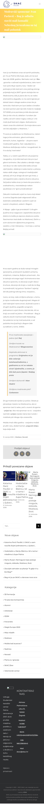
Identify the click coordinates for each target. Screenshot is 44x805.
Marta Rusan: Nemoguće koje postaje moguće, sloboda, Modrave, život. (34, 500)
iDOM (6, 616)
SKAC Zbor (8, 665)
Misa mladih (9, 633)
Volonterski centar (12, 671)
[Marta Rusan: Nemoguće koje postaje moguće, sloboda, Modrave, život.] (35, 472)
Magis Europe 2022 (12, 627)
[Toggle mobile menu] (40, 4)
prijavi (13, 414)
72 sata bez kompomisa (14, 600)
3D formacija (9, 594)
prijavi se (8, 411)
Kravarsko (8, 622)
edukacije (8, 611)
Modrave (18, 437)
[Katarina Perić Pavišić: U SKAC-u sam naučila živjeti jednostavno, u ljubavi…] (9, 472)
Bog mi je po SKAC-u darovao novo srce (20, 577)
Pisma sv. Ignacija (11, 660)
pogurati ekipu (32, 426)
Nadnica (7, 649)
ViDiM (25, 792)
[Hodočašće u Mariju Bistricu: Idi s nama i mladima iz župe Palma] (22, 472)
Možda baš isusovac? (13, 644)
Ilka (38, 79)
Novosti (25, 437)
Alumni (7, 605)
